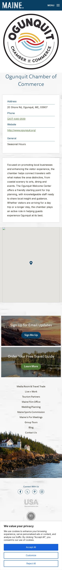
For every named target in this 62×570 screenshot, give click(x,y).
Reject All (31, 563)
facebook (20, 491)
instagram (41, 491)
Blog (31, 427)
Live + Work (31, 391)
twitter (27, 491)
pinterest (34, 491)
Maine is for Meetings (31, 417)
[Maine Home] (12, 5)
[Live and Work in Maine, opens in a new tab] (31, 516)
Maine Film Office (31, 402)
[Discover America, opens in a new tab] (31, 503)
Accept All (31, 547)
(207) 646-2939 (16, 118)
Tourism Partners (31, 397)
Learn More (31, 366)
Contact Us (31, 432)
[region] (31, 545)
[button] (31, 42)
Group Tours (31, 422)
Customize (31, 555)
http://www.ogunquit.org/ (21, 130)
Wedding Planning (31, 407)
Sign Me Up (31, 335)
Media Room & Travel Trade (31, 386)
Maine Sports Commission (31, 412)
